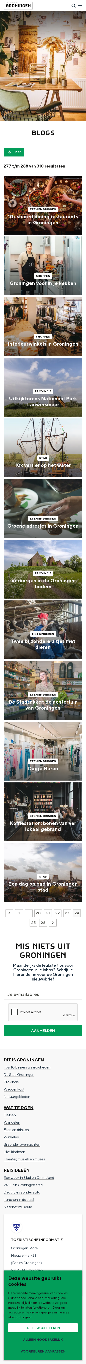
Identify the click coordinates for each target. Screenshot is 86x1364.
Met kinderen (14, 1152)
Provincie (11, 1082)
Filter (16, 152)
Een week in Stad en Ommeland (29, 1177)
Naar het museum (18, 1207)
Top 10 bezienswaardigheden (27, 1067)
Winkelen (11, 1137)
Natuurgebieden (17, 1096)
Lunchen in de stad (19, 1199)
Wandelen (12, 1122)
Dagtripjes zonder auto (22, 1192)
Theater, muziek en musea (24, 1159)
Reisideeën (17, 1170)
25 (33, 924)
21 (48, 914)
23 (67, 914)
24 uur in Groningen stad (23, 1185)
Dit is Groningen (24, 1059)
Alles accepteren (43, 1328)
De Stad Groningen (19, 1074)
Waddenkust (14, 1089)
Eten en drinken (16, 1130)
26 (43, 924)
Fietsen (10, 1115)
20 (38, 914)
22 (58, 914)
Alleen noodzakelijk (43, 1339)
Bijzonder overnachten (22, 1144)
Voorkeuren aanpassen (43, 1351)
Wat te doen (18, 1107)
